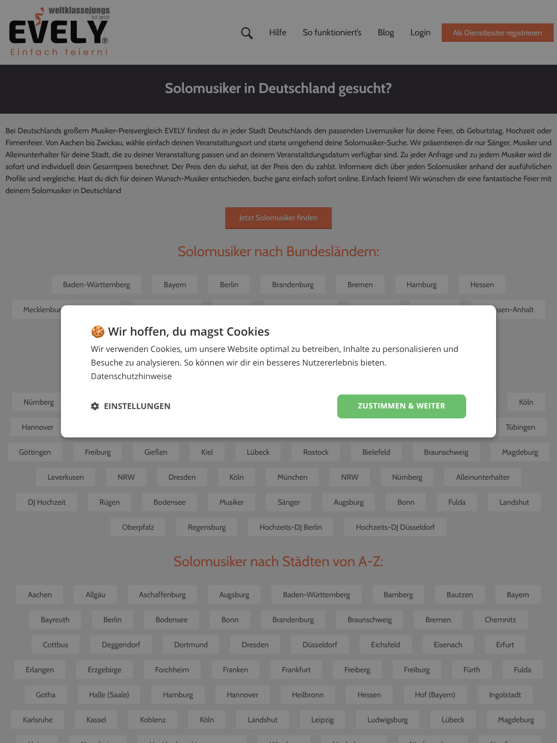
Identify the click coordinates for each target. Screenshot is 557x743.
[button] (131, 406)
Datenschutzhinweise (131, 376)
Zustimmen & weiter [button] (401, 406)
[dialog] (278, 371)
